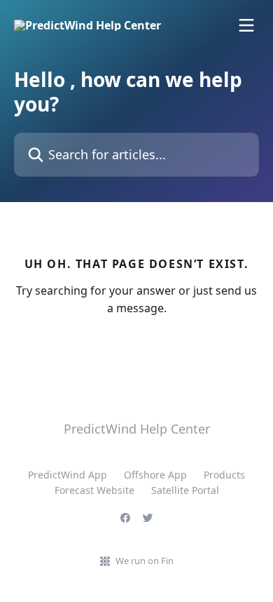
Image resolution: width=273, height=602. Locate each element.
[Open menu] (246, 25)
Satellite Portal (185, 490)
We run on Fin (144, 560)
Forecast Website (94, 490)
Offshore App (155, 474)
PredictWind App (67, 474)
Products (224, 474)
